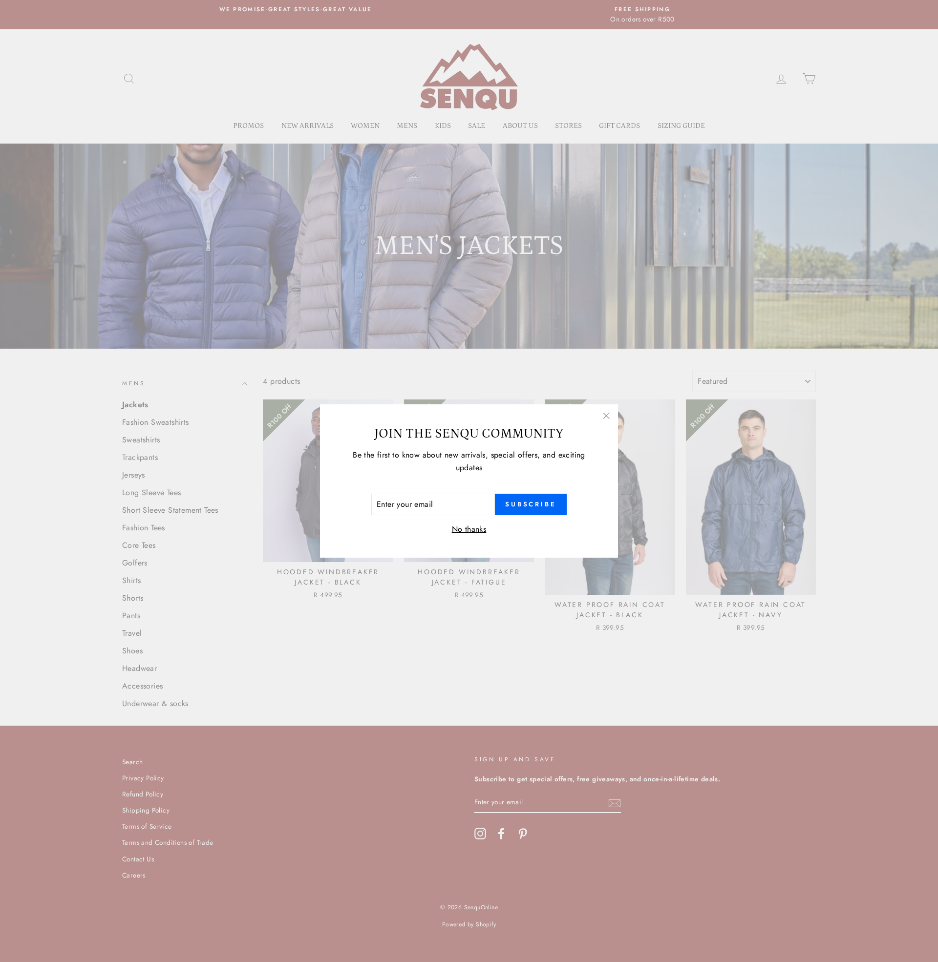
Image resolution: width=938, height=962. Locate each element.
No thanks (469, 529)
